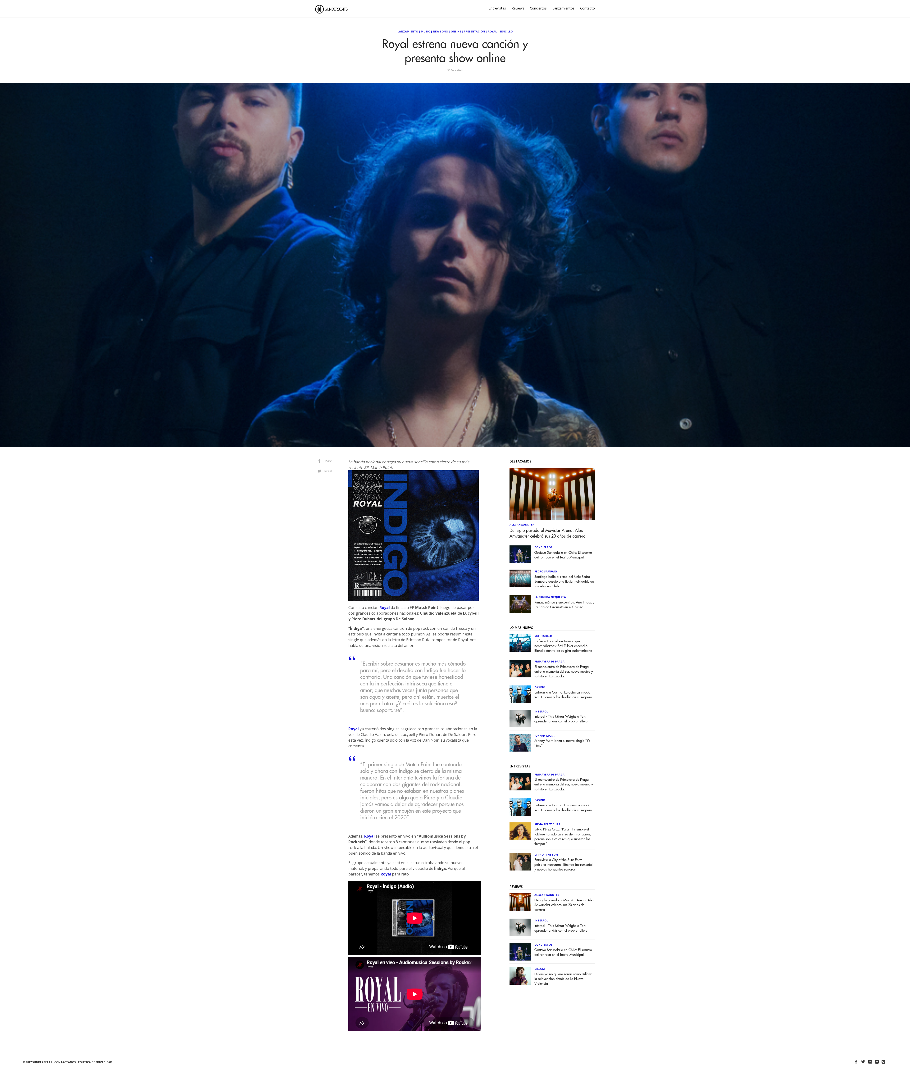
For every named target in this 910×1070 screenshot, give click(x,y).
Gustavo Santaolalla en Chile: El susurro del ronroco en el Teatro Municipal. (563, 555)
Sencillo (506, 31)
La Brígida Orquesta (550, 597)
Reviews (518, 8)
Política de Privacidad (95, 1062)
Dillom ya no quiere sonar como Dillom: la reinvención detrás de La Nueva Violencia (563, 978)
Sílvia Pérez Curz (547, 824)
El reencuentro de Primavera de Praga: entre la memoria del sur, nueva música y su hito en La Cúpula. (563, 671)
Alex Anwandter (522, 524)
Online (456, 31)
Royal (492, 31)
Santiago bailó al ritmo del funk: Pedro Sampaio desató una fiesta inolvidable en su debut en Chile (564, 581)
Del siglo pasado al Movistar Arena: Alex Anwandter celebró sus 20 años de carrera (548, 533)
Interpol (541, 711)
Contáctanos (65, 1062)
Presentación (474, 31)
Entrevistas (497, 8)
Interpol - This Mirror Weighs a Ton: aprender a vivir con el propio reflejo (560, 719)
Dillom (539, 968)
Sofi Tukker (543, 636)
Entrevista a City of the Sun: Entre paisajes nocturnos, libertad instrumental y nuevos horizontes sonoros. (563, 864)
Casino (539, 687)
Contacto (587, 8)
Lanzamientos (563, 8)
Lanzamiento (408, 31)
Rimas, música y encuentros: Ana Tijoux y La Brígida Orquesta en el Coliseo (564, 605)
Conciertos (538, 8)
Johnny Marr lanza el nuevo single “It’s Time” (562, 743)
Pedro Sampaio (545, 571)
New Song (440, 31)
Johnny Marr (544, 735)
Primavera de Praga (549, 661)
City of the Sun (546, 854)
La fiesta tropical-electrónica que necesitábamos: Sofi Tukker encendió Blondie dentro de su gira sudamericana (563, 646)
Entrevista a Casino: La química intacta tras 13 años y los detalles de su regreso (563, 695)
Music (425, 31)
